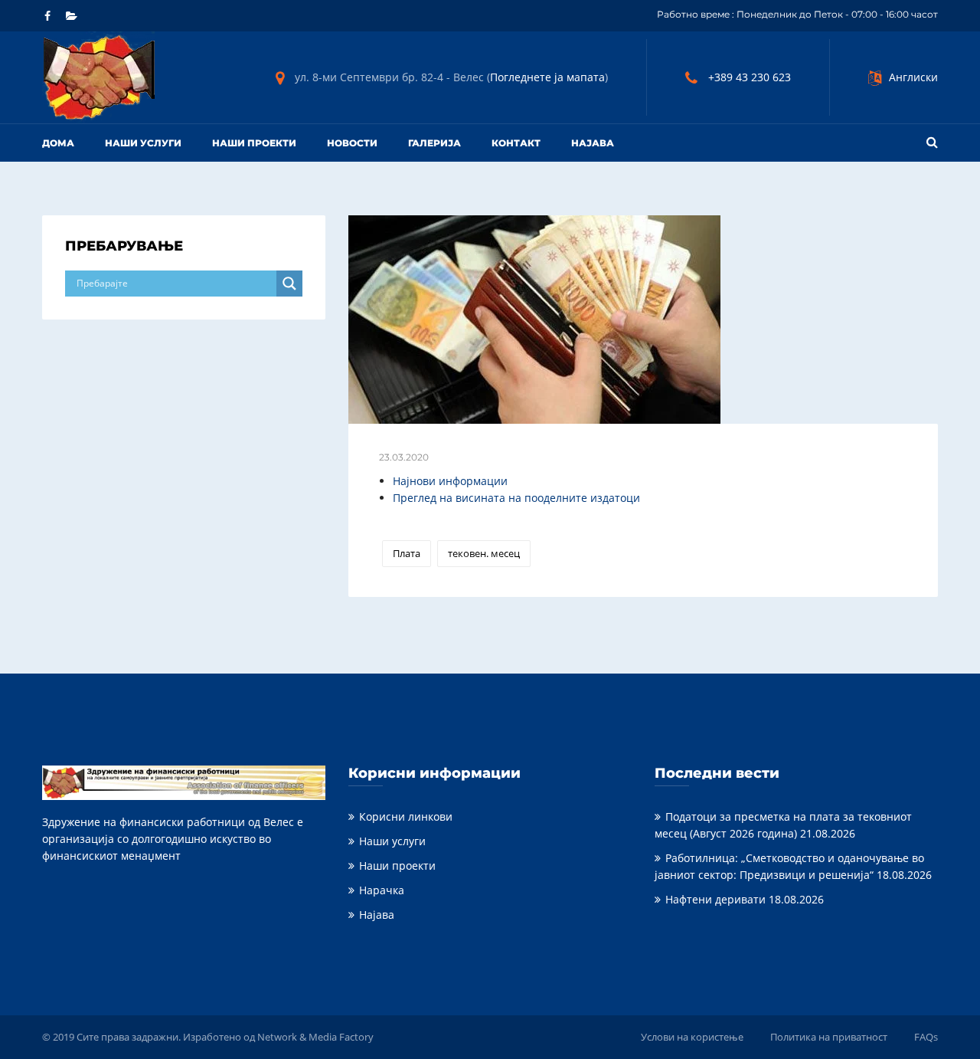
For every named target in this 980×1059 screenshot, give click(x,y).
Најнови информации (450, 481)
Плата (406, 553)
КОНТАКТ (516, 143)
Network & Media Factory (315, 1037)
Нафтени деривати (715, 899)
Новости (352, 143)
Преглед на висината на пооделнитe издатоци (516, 497)
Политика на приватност (828, 1037)
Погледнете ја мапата (547, 77)
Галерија (434, 143)
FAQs (926, 1037)
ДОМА (58, 143)
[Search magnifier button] (289, 283)
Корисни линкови (405, 816)
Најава (376, 914)
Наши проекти (254, 143)
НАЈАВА (592, 143)
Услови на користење (692, 1037)
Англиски (913, 77)
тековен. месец (484, 553)
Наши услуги (143, 143)
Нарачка (381, 890)
